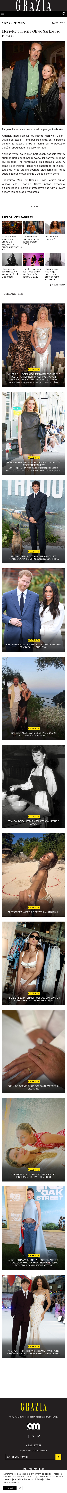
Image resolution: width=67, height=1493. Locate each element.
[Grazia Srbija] (34, 1407)
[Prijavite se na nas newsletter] (58, 1457)
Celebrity (19, 23)
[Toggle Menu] (2, 13)
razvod (34, 206)
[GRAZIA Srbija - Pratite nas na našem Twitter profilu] (33, 1436)
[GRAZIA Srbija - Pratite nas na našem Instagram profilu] (38, 1436)
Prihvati (9, 1488)
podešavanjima (11, 1482)
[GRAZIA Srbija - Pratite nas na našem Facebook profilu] (28, 1436)
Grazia (6, 23)
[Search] (64, 14)
